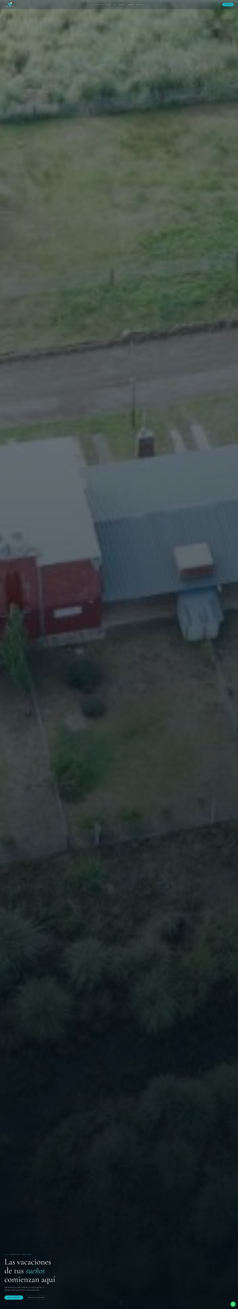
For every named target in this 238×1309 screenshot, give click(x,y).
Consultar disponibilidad (36, 1297)
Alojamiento (98, 4)
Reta (114, 4)
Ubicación (122, 4)
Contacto (139, 4)
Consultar (227, 4)
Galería (108, 4)
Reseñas (131, 4)
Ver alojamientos (14, 1297)
